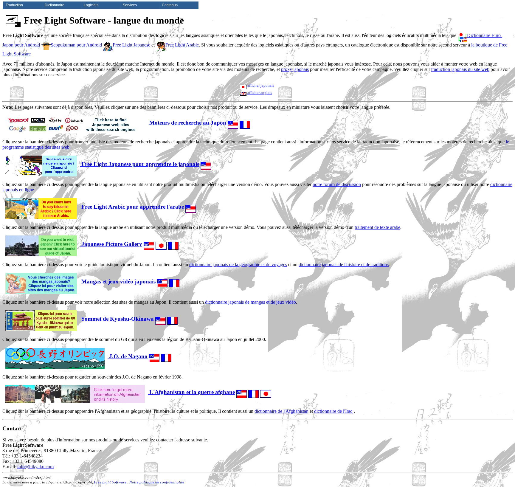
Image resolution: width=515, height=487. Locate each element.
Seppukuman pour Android (76, 44)
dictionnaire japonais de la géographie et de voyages (238, 264)
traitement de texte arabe (377, 227)
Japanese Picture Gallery (111, 244)
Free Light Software (110, 482)
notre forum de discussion (337, 184)
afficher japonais (260, 85)
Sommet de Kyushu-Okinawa (117, 319)
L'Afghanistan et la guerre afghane (191, 392)
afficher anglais (259, 92)
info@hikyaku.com (35, 466)
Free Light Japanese (131, 44)
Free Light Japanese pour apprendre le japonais (139, 164)
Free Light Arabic (182, 44)
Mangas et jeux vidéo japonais (118, 281)
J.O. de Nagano (128, 356)
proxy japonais (295, 69)
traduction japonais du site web (460, 69)
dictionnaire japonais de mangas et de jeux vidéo (250, 302)
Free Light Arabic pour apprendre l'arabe (132, 207)
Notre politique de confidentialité (156, 482)
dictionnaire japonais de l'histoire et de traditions (344, 264)
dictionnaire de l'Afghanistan (281, 411)
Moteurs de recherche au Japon (187, 123)
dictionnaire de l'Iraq (333, 411)
